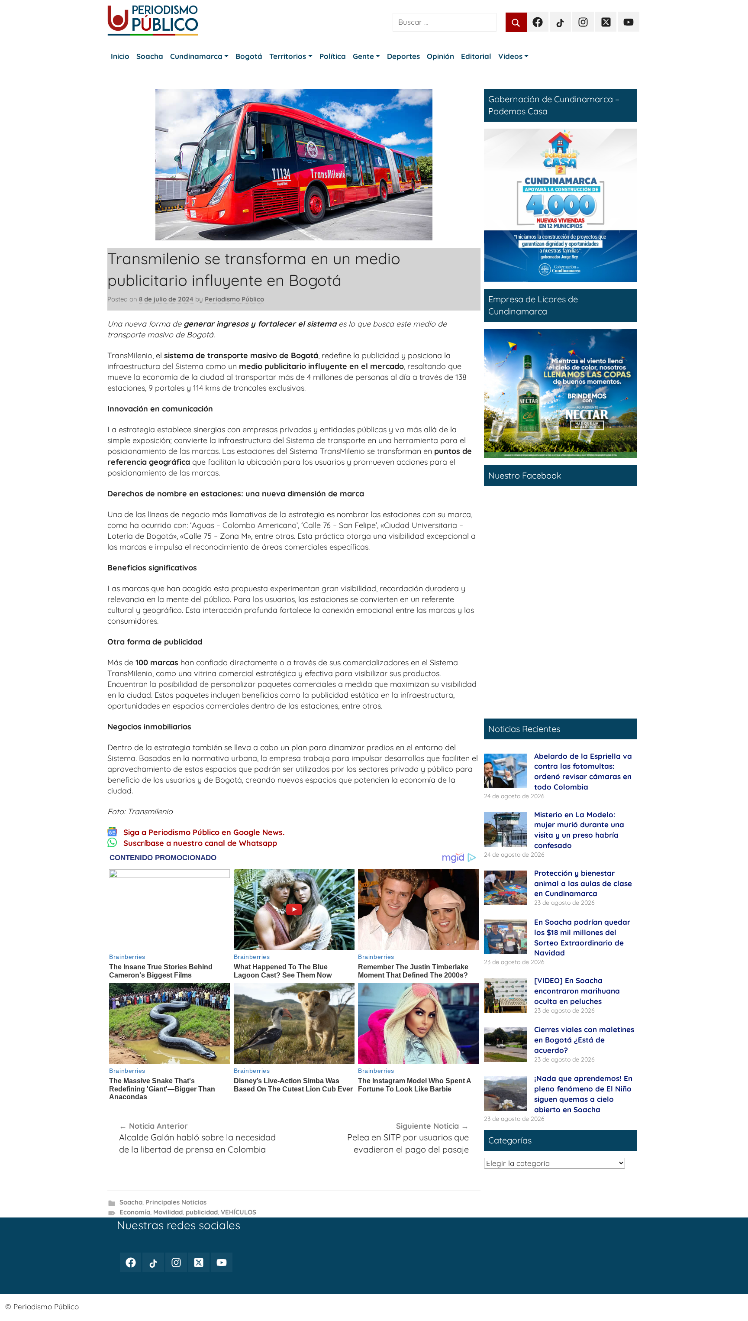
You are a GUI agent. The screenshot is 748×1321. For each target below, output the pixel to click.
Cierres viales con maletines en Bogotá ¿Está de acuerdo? (584, 1040)
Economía (134, 1212)
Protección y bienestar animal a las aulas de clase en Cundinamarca (583, 883)
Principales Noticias (175, 1202)
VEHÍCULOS (238, 1212)
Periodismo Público (234, 299)
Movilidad (168, 1212)
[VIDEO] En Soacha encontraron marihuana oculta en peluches (577, 991)
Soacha (130, 1202)
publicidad (202, 1212)
